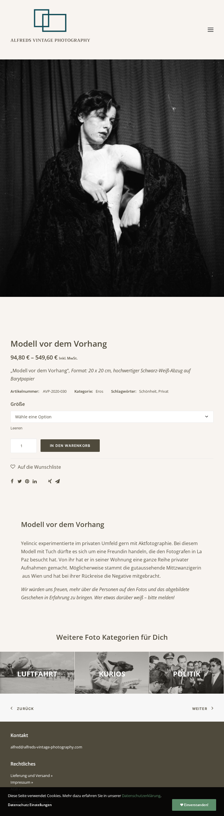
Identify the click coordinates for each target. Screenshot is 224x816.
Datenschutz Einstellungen (30, 804)
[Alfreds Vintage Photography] (50, 30)
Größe (17, 404)
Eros (99, 391)
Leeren (16, 428)
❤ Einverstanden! (194, 804)
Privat (163, 391)
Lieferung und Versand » (31, 775)
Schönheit (148, 391)
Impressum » (21, 782)
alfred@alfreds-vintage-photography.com (46, 747)
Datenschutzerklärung (141, 795)
